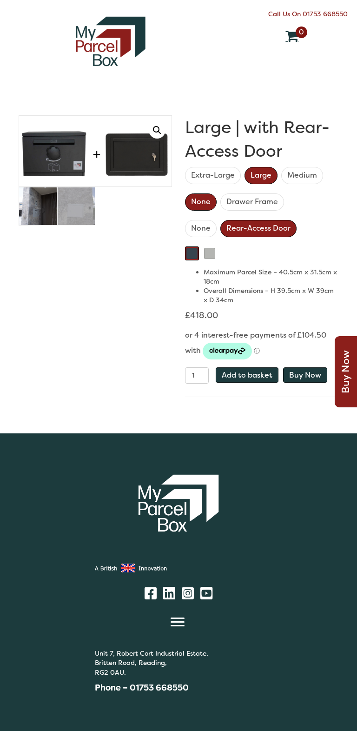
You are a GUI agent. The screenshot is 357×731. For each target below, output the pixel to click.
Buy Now (305, 375)
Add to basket (247, 375)
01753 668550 (325, 14)
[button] (157, 130)
